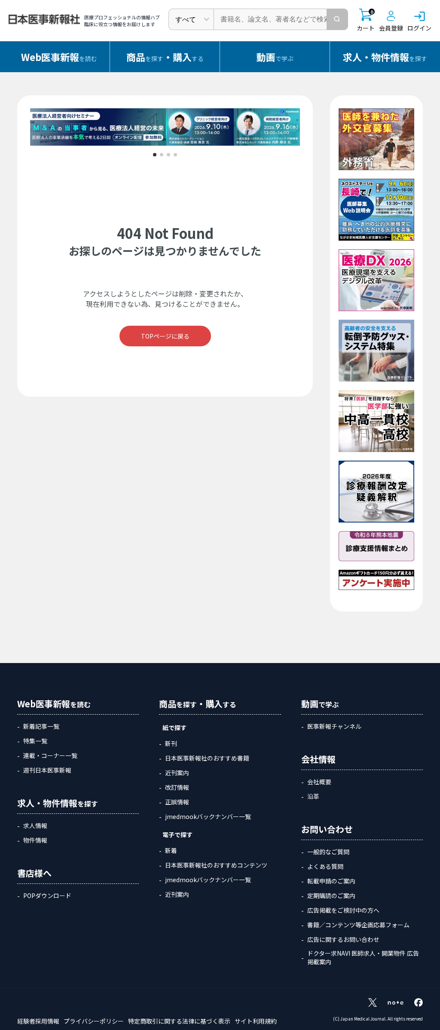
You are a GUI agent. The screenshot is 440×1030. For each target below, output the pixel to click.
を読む (59, 57)
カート (366, 20)
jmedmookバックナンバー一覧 (208, 816)
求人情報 (35, 825)
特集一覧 (35, 741)
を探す (385, 57)
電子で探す (177, 834)
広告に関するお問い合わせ (343, 939)
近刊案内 (177, 772)
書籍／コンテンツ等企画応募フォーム (358, 924)
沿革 (313, 796)
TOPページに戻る (165, 336)
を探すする (165, 57)
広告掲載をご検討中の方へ (343, 910)
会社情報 (318, 759)
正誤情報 (177, 802)
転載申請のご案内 (331, 881)
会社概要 (319, 781)
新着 (171, 850)
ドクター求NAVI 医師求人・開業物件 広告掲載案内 (363, 957)
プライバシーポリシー (94, 1021)
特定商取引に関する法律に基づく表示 (179, 1021)
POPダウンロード (47, 895)
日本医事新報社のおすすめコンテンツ (216, 865)
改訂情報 (177, 787)
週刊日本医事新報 (47, 770)
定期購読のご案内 (331, 895)
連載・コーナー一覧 (50, 755)
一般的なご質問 (328, 851)
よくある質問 (325, 866)
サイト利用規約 (256, 1021)
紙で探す (174, 727)
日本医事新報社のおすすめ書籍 (207, 758)
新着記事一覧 (41, 726)
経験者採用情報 (38, 1021)
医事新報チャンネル (334, 726)
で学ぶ (275, 57)
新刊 (171, 743)
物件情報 (35, 840)
